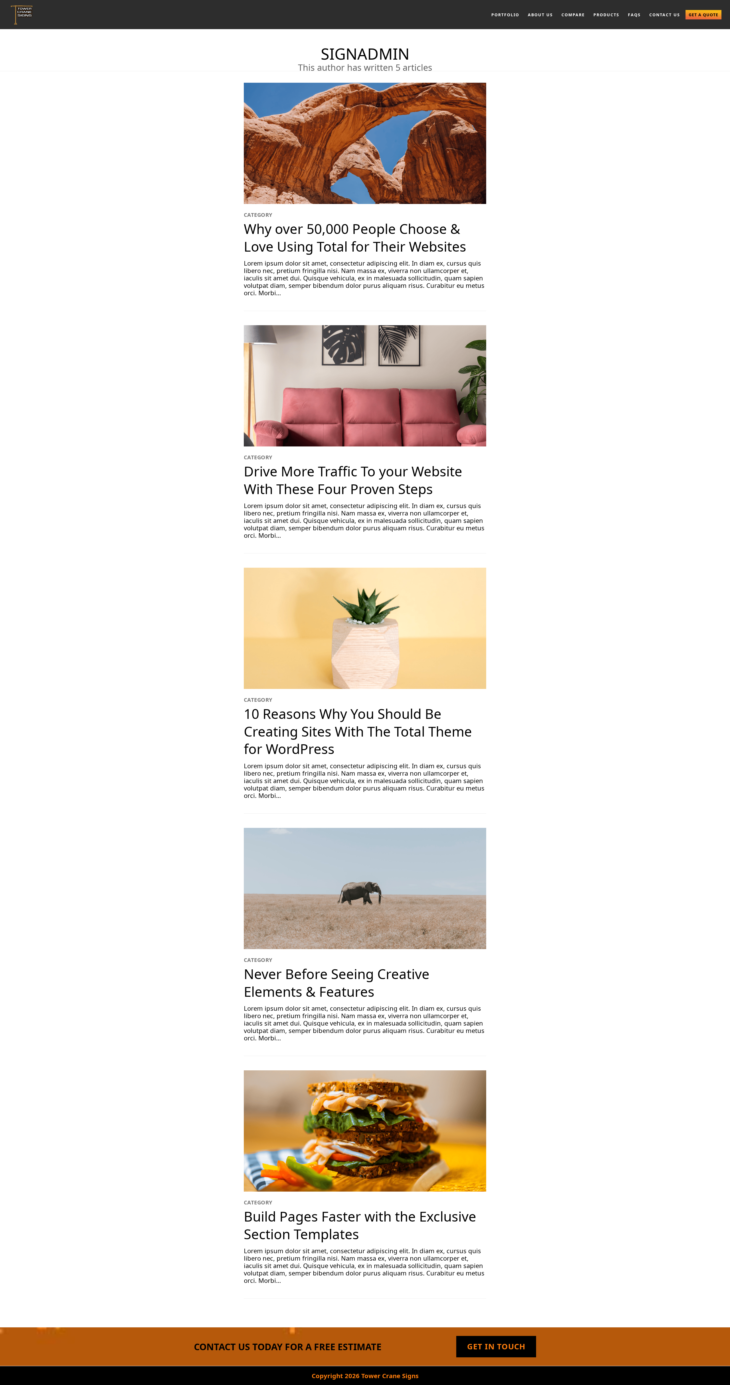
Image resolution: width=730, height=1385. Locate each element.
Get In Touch (496, 1346)
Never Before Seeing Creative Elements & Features (336, 983)
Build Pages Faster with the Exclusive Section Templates (360, 1225)
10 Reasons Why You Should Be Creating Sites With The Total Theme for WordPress (358, 731)
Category (258, 214)
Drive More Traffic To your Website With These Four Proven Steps (353, 480)
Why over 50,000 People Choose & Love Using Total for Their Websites (355, 237)
